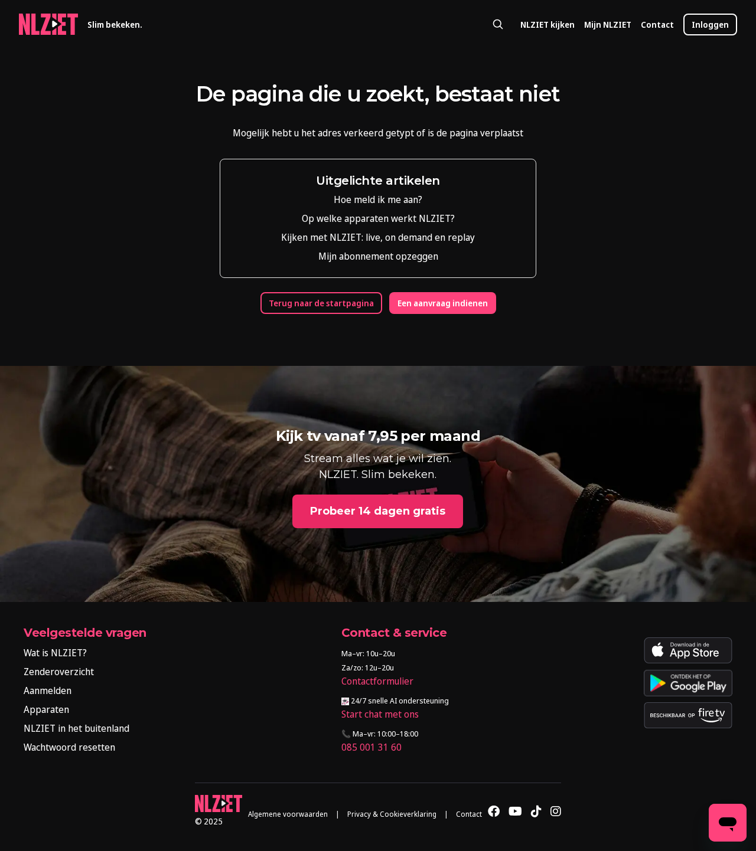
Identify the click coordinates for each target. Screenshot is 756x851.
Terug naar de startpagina (321, 303)
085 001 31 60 (371, 747)
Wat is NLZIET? (55, 652)
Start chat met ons (380, 714)
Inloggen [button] (710, 24)
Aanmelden (47, 690)
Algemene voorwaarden (288, 814)
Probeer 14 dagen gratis (377, 511)
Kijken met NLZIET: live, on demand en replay (378, 237)
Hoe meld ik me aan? (378, 199)
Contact (657, 24)
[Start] (48, 24)
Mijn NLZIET (607, 24)
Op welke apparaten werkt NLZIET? (378, 218)
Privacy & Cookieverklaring (391, 814)
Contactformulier (377, 681)
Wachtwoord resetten (69, 747)
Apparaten (46, 709)
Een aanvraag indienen (442, 303)
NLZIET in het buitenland (76, 728)
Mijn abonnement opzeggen (378, 256)
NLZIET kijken (547, 24)
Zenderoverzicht (59, 671)
